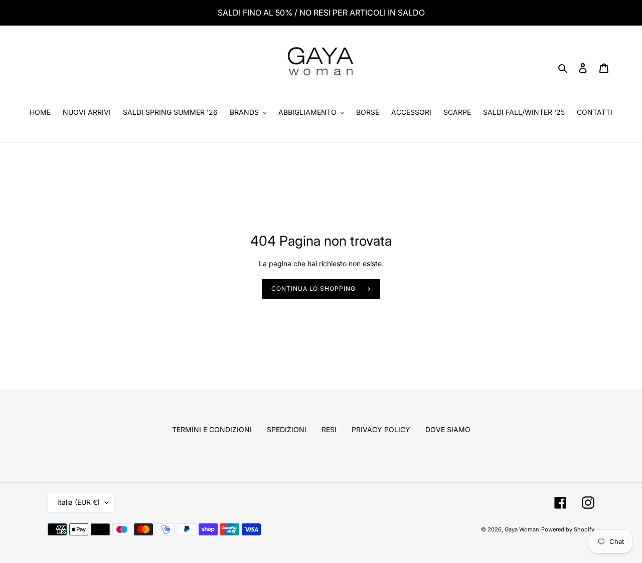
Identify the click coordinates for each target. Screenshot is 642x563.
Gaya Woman (522, 529)
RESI (329, 429)
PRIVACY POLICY (381, 429)
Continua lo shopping (313, 288)
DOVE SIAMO (447, 429)
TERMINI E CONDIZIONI (212, 429)
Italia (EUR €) (78, 502)
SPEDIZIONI (286, 429)
